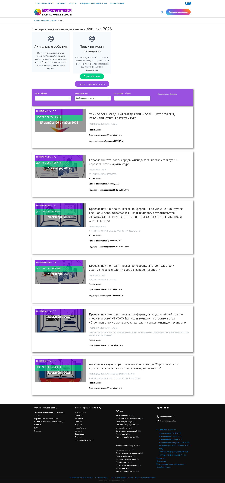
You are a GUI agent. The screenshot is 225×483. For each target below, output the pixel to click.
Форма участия (81, 93)
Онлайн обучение (117, 3)
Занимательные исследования (128, 418)
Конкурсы (79, 418)
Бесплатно (61, 3)
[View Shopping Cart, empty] (188, 3)
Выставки (78, 431)
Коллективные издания (84, 440)
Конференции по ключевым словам (93, 3)
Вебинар (78, 421)
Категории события (122, 93)
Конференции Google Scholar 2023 (174, 442)
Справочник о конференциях (46, 418)
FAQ (36, 428)
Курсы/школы (80, 428)
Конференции (80, 412)
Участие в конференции (125, 437)
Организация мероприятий (126, 431)
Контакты (37, 431)
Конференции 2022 (168, 416)
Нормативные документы (126, 425)
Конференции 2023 (168, 421)
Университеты (121, 434)
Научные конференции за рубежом (174, 451)
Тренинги (78, 437)
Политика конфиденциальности (81, 477)
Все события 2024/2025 (45, 3)
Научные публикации (124, 422)
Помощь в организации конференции (49, 421)
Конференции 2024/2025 (169, 433)
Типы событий (41, 93)
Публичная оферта (101, 477)
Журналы (78, 425)
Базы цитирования (123, 415)
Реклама (37, 425)
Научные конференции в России (172, 455)
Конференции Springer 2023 (171, 439)
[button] (162, 12)
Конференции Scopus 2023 (170, 436)
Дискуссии (73, 3)
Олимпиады (80, 434)
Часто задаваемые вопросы (145, 477)
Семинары (79, 415)
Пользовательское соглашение (121, 477)
